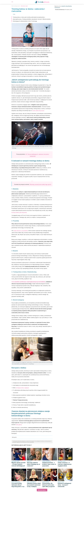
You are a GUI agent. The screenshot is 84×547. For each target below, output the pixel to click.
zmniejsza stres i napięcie (22, 387)
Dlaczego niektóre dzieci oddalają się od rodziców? (33, 464)
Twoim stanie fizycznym (38, 110)
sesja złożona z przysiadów (21, 230)
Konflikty (29, 461)
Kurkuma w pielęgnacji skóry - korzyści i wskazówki (64, 485)
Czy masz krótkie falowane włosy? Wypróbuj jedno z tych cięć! (18, 485)
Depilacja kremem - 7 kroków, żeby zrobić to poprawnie (49, 464)
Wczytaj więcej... (42, 490)
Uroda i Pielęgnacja (46, 461)
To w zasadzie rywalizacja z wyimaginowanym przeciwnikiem (28, 281)
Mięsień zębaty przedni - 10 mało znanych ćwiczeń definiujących (18, 464)
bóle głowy (19, 424)
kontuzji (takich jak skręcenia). (19, 212)
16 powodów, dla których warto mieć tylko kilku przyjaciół (48, 485)
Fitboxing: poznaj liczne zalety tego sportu (40, 184)
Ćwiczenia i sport (15, 461)
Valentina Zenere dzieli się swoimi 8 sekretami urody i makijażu (34, 485)
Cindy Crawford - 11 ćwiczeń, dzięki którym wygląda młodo (64, 464)
